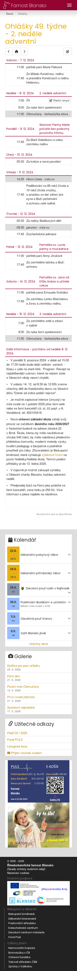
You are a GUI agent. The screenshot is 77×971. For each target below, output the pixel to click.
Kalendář (24, 540)
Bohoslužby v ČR (19, 953)
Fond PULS (15, 739)
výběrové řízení (52, 455)
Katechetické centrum (23, 928)
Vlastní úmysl (60, 100)
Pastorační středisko (22, 923)
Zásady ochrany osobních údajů (26, 869)
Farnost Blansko (28, 5)
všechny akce (38, 643)
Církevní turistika (19, 957)
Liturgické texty (17, 746)
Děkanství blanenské (22, 919)
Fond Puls (14, 937)
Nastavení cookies (18, 873)
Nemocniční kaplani (21, 948)
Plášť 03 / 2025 (17, 733)
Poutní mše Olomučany (23, 688)
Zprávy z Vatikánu (20, 966)
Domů (9, 14)
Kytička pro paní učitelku (23, 667)
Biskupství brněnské (21, 914)
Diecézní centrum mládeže (26, 932)
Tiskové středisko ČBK (22, 962)
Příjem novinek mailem (26, 753)
